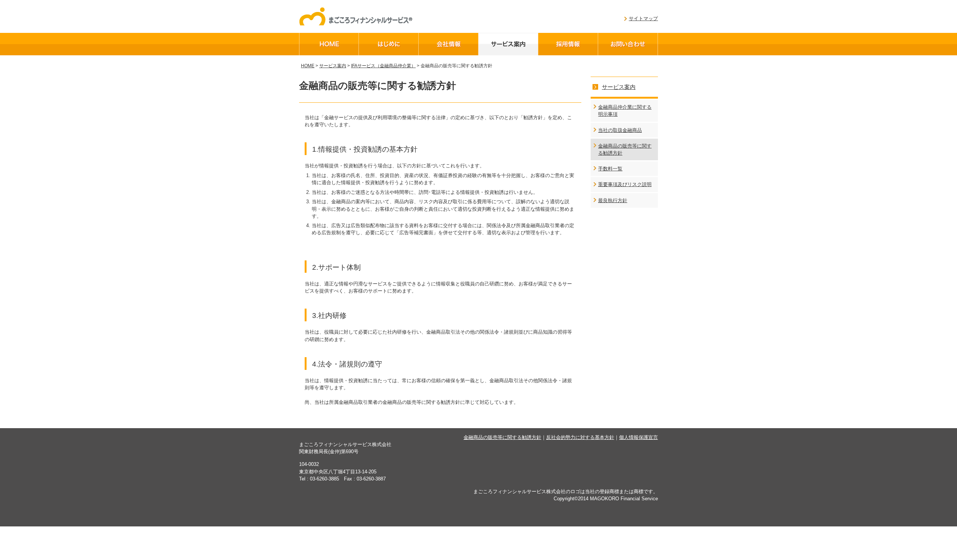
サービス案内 (508, 44)
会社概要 (448, 44)
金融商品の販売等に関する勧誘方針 (625, 149)
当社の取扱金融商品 (620, 130)
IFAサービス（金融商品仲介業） (383, 66)
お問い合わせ (628, 44)
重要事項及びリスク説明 (625, 184)
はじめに (389, 44)
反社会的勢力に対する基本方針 (580, 437)
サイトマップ (643, 18)
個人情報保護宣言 (638, 437)
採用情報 (568, 44)
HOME (329, 44)
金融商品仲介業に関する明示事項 (625, 110)
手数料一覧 (610, 168)
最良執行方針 (612, 200)
